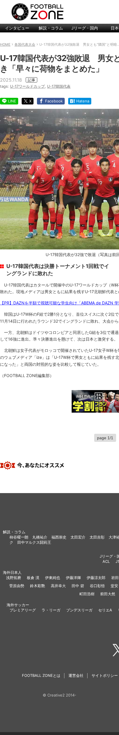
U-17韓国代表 (58, 86)
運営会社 (75, 675)
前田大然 (107, 593)
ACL (106, 561)
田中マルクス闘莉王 (34, 542)
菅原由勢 (16, 585)
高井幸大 (58, 585)
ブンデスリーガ (79, 610)
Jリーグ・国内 (84, 27)
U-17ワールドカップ (27, 86)
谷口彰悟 (97, 585)
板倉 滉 (33, 577)
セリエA (105, 610)
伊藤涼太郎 (96, 577)
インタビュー (17, 27)
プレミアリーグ (23, 610)
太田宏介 (77, 537)
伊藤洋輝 (73, 577)
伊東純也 (52, 577)
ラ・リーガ (51, 610)
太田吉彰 (97, 537)
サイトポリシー (105, 675)
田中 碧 (78, 585)
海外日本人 (12, 572)
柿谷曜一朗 (19, 537)
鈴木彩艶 (37, 585)
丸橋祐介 (39, 537)
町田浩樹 (86, 593)
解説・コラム (51, 27)
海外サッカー (18, 604)
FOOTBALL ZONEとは (41, 675)
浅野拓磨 (13, 577)
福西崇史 (58, 537)
